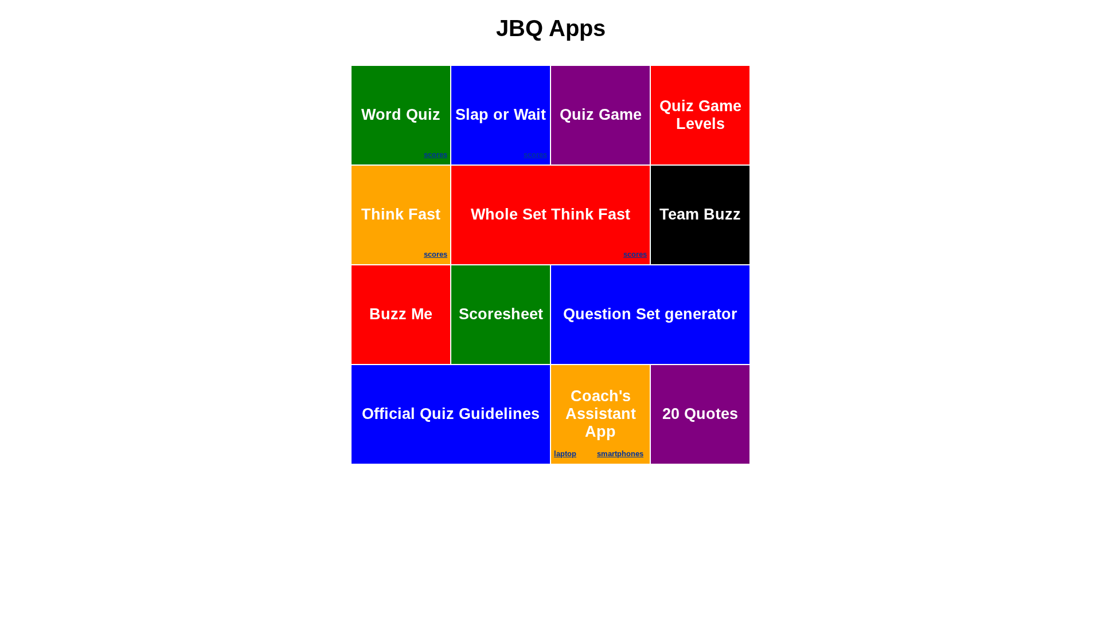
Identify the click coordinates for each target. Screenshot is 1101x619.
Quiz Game (601, 114)
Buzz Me (400, 314)
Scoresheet (501, 314)
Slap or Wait (501, 132)
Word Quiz (404, 132)
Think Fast (404, 232)
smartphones (620, 453)
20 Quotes (700, 413)
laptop (565, 453)
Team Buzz (700, 214)
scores (435, 154)
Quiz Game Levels (700, 114)
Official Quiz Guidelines (451, 413)
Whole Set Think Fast (559, 232)
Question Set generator (650, 314)
